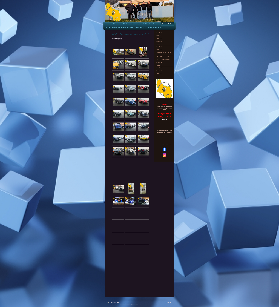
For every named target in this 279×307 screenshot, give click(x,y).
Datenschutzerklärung (126, 304)
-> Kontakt (164, 119)
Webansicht (168, 302)
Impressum (135, 304)
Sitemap (118, 302)
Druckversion (112, 302)
